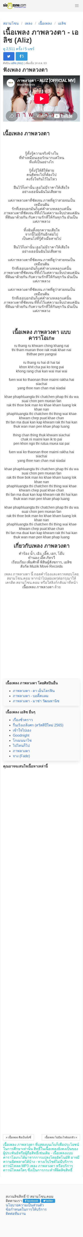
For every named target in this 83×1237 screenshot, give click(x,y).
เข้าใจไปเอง (22, 730)
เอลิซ (62, 23)
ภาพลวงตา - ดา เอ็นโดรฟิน (34, 691)
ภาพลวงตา (21, 200)
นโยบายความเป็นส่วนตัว (25, 1205)
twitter (49, 1200)
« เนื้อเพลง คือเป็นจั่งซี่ (18, 1137)
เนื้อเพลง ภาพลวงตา (38, 587)
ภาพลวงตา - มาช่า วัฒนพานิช (36, 701)
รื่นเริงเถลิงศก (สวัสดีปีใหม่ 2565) (38, 725)
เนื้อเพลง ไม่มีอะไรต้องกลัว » (61, 1137)
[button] (77, 6)
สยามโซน (11, 23)
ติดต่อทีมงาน (16, 1213)
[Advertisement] (41, 632)
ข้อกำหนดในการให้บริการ (26, 1209)
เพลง (28, 23)
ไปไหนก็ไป (21, 745)
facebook (32, 1200)
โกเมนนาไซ (22, 740)
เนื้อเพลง (45, 23)
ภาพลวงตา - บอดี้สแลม (30, 696)
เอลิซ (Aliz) (17, 63)
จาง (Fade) (21, 756)
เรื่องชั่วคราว (23, 720)
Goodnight (21, 735)
